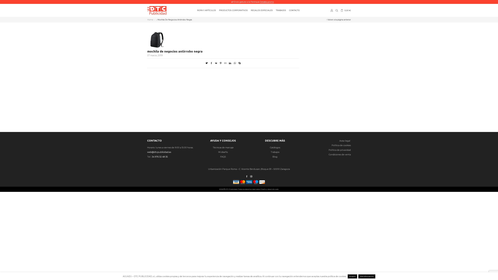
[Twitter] (207, 63)
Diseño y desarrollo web (269, 189)
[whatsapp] (234, 63)
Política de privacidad (340, 150)
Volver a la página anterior (339, 20)
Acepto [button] (352, 276)
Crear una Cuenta (332, 10)
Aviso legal (345, 141)
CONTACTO (154, 140)
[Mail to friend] (225, 63)
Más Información (367, 276)
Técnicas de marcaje (223, 147)
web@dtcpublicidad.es (159, 152)
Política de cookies (341, 145)
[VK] (216, 63)
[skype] (239, 63)
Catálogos (275, 147)
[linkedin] (230, 63)
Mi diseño (223, 152)
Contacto (294, 10)
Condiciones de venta (340, 154)
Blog (274, 157)
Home (150, 20)
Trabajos (281, 10)
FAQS (223, 157)
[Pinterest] (220, 63)
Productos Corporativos (233, 10)
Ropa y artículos (206, 10)
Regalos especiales (262, 10)
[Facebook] (211, 63)
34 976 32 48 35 (160, 157)
